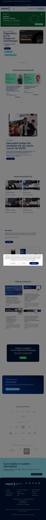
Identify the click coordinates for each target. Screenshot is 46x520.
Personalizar (13, 263)
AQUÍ (8, 258)
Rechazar (24, 263)
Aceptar (34, 263)
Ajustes (33, 260)
